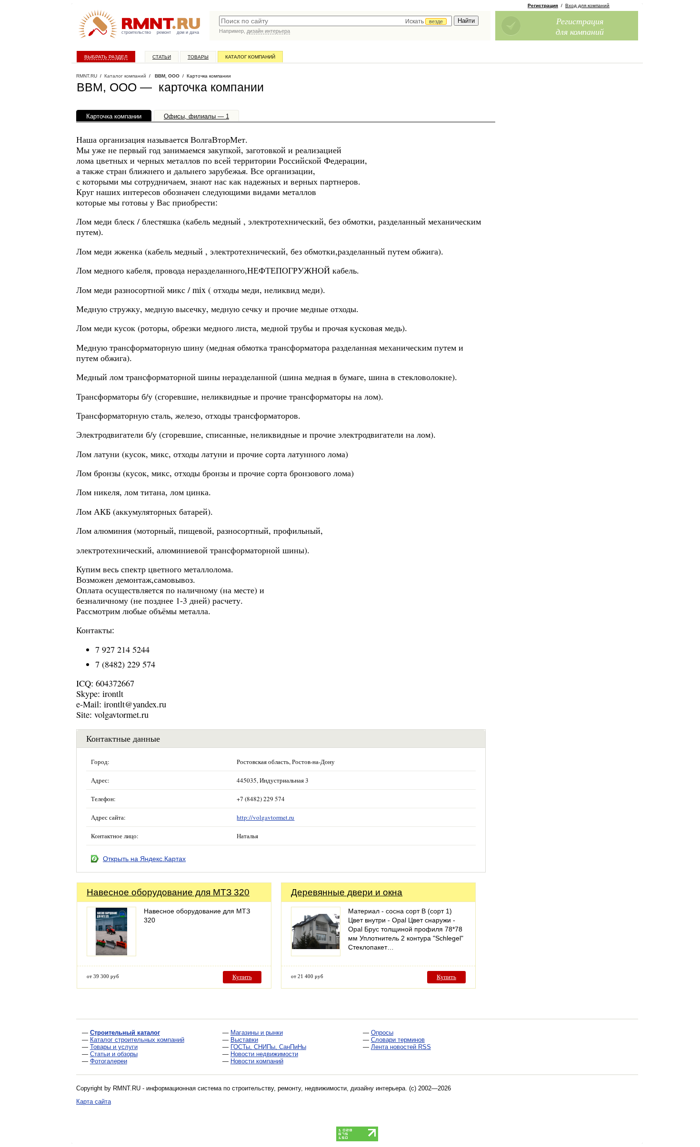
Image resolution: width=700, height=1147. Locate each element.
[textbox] (335, 21)
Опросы (382, 1032)
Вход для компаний (587, 5)
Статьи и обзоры (114, 1054)
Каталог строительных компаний (137, 1039)
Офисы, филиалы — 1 (196, 116)
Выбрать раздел (106, 56)
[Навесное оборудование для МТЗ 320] (111, 953)
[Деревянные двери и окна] (315, 953)
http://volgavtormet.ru (265, 817)
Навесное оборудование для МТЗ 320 (168, 892)
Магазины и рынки (256, 1032)
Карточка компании (113, 116)
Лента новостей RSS (401, 1046)
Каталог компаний (250, 56)
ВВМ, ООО (166, 75)
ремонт (164, 32)
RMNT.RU (86, 75)
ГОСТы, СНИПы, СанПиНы (268, 1046)
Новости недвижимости (264, 1054)
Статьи (161, 56)
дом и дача (188, 32)
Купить (242, 976)
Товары (198, 56)
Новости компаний (256, 1061)
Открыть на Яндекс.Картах (144, 859)
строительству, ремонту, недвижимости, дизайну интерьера (318, 1088)
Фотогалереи (108, 1061)
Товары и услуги (114, 1046)
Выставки (244, 1039)
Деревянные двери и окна (346, 892)
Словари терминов (398, 1039)
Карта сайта (93, 1101)
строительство (136, 32)
